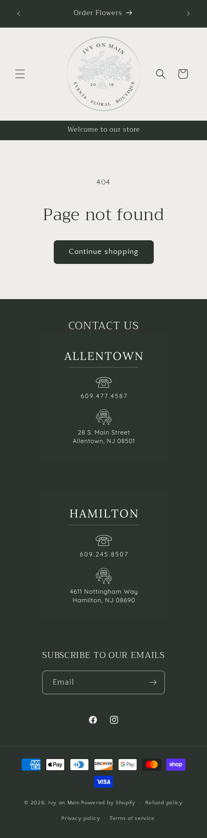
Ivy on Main (64, 803)
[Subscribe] (153, 682)
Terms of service (132, 818)
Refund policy (164, 803)
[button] (20, 74)
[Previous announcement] (19, 14)
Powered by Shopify (108, 803)
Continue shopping (104, 251)
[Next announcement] (188, 14)
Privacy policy (80, 818)
